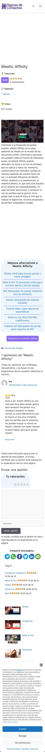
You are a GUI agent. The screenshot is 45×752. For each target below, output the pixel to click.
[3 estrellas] (16, 78)
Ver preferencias (22, 743)
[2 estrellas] (13, 78)
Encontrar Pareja (14, 348)
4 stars (24, 484)
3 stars (21, 484)
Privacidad (25, 749)
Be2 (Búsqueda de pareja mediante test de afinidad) (22, 292)
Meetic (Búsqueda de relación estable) (22, 301)
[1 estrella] (11, 78)
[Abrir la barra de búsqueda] (33, 6)
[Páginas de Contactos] (11, 6)
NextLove (10, 589)
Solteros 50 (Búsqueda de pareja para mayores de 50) (22, 328)
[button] (41, 665)
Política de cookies (13, 749)
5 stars (27, 484)
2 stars (18, 484)
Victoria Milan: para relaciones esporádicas (22, 310)
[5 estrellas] (21, 78)
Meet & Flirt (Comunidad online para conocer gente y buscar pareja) (22, 284)
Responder (9, 439)
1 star (15, 484)
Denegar (22, 736)
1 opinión (5, 94)
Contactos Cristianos (15, 573)
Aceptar (22, 729)
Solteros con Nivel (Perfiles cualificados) (22, 319)
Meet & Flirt (11, 580)
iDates (8, 585)
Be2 (7, 593)
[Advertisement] (22, 36)
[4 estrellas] (19, 78)
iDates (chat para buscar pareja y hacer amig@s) (22, 275)
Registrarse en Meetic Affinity (22, 338)
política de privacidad (10, 722)
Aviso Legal (34, 749)
